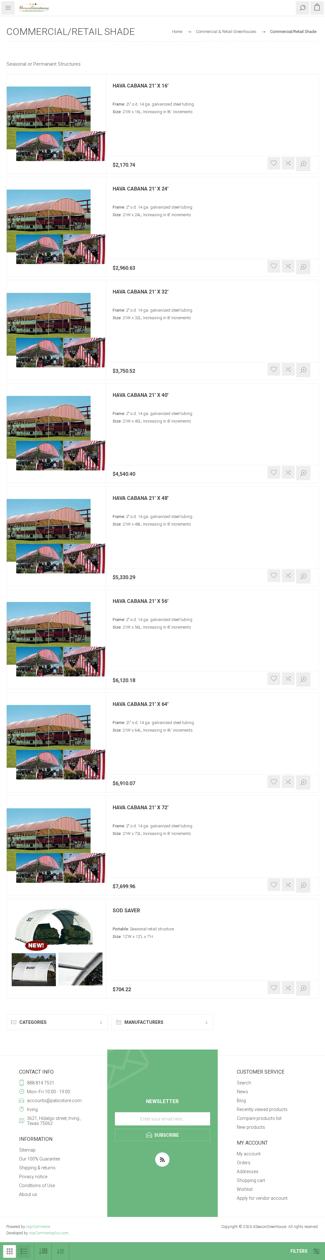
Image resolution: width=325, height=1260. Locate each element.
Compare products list (259, 1118)
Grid (9, 1251)
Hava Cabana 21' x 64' (141, 704)
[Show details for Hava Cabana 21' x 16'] (56, 123)
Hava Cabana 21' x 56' (141, 601)
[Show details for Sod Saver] (56, 948)
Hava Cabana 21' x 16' (141, 86)
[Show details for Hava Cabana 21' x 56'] (56, 639)
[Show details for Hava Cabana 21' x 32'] (56, 329)
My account (249, 1153)
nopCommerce (38, 1226)
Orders (243, 1162)
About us (28, 1194)
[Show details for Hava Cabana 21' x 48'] (56, 536)
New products (251, 1127)
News (242, 1091)
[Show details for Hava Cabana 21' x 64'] (56, 742)
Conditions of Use (37, 1185)
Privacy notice (33, 1176)
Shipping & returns (37, 1167)
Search (244, 1082)
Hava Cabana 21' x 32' (141, 292)
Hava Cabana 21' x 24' (141, 189)
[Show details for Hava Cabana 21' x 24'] (56, 226)
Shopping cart (251, 1180)
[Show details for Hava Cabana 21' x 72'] (56, 845)
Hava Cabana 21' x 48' (141, 498)
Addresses (247, 1171)
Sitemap (27, 1150)
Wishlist (245, 1189)
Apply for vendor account (262, 1198)
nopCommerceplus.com (49, 1233)
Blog (241, 1100)
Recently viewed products (262, 1109)
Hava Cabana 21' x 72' (141, 808)
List (23, 1251)
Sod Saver (126, 911)
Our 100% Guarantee (39, 1158)
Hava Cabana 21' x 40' (141, 395)
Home (177, 31)
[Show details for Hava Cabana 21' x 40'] (56, 433)
